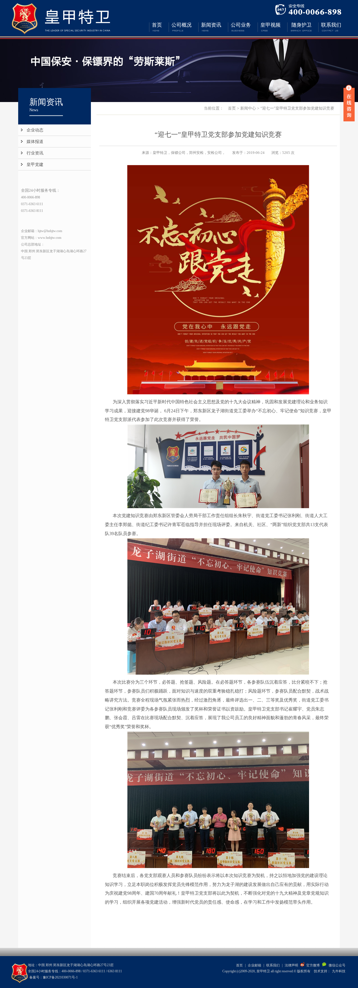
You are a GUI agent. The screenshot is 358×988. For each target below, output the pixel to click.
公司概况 (181, 25)
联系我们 (331, 25)
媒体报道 (35, 141)
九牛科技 (338, 971)
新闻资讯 (211, 25)
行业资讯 (35, 153)
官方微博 (313, 965)
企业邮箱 (254, 965)
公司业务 (241, 25)
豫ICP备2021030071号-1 (60, 977)
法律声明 (291, 965)
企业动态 (35, 130)
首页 (157, 25)
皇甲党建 (35, 164)
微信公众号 (337, 965)
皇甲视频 (270, 25)
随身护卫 (301, 25)
